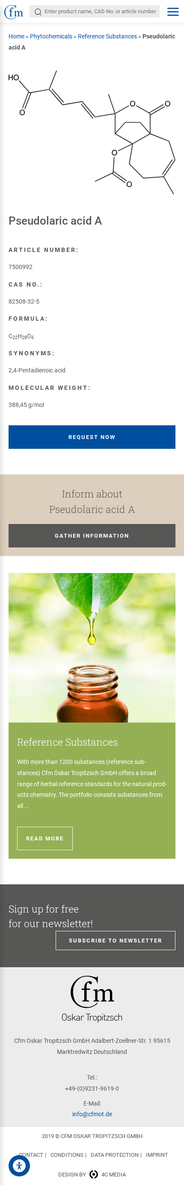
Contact (31, 1155)
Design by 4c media (92, 1174)
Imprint (157, 1155)
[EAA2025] (19, 1165)
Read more (45, 838)
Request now (92, 437)
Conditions (66, 1155)
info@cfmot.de (92, 1114)
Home (16, 36)
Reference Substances (107, 36)
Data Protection (115, 1155)
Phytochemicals (51, 36)
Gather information (92, 536)
